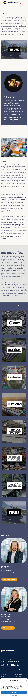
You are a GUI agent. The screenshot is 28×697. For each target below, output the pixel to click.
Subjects (3, 676)
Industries (3, 674)
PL (20, 2)
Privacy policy (14, 695)
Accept (14, 692)
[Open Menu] (23, 3)
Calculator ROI (18, 674)
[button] (26, 680)
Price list (17, 672)
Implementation (4, 672)
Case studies (18, 676)
